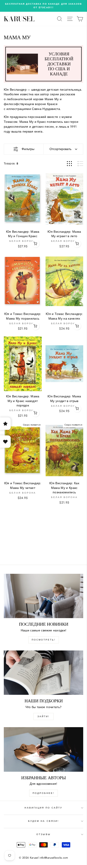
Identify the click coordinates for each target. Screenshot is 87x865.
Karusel (19, 19)
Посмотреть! (44, 639)
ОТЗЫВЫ (43, 834)
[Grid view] (69, 163)
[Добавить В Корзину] (35, 244)
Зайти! (43, 716)
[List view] (80, 163)
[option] (43, 6)
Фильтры (28, 149)
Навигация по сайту (43, 807)
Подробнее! (43, 793)
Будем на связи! (43, 821)
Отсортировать (60, 149)
